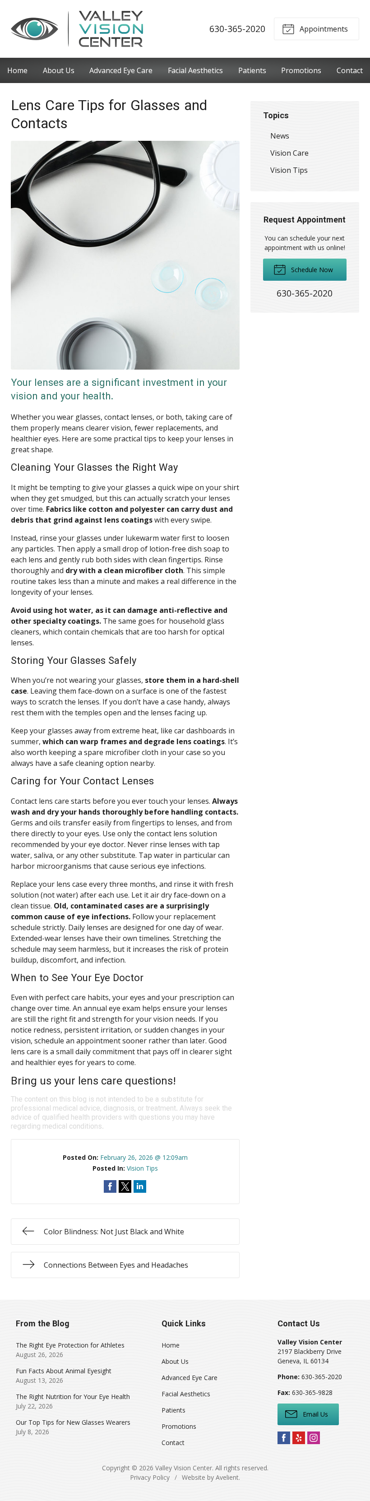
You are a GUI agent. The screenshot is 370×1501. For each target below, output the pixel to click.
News (279, 136)
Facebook (284, 1438)
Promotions (301, 70)
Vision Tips (142, 1168)
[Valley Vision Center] (77, 29)
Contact (350, 70)
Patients (252, 70)
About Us (58, 70)
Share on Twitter (125, 1186)
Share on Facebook (110, 1186)
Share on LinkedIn (140, 1186)
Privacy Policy (150, 1477)
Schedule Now (311, 269)
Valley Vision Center (183, 1468)
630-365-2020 (237, 29)
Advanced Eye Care (121, 70)
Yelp (298, 1438)
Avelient (227, 1477)
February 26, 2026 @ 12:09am (144, 1157)
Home (17, 70)
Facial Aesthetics (195, 70)
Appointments (323, 29)
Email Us (314, 1414)
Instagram (313, 1438)
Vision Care (289, 153)
